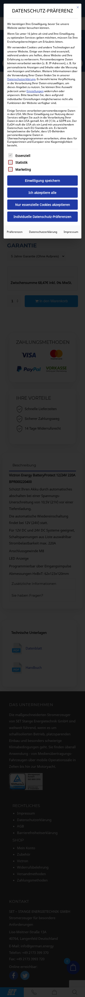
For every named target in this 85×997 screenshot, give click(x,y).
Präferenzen (14, 232)
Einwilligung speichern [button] (42, 180)
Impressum (71, 232)
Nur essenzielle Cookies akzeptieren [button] (42, 204)
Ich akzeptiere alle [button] (42, 192)
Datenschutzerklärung (21, 79)
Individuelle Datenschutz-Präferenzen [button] (42, 216)
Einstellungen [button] (35, 91)
